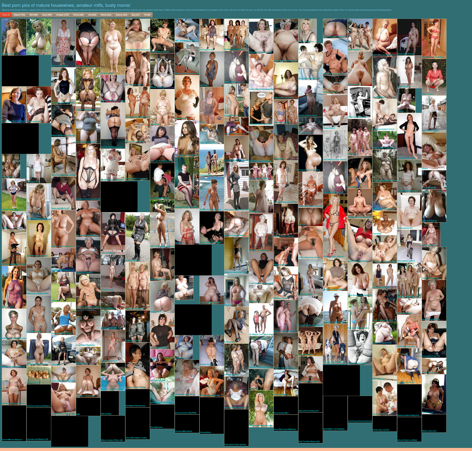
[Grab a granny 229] (310, 125)
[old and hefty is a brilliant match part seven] (409, 429)
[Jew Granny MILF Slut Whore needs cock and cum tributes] (14, 104)
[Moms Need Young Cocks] (310, 61)
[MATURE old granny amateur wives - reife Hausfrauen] (113, 88)
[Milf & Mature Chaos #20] (236, 67)
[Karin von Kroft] (113, 273)
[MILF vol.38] (187, 226)
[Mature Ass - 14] (162, 297)
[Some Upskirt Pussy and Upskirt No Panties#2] (63, 318)
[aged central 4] (14, 287)
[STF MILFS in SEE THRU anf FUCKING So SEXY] (187, 138)
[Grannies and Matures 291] (88, 89)
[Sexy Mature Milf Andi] (162, 331)
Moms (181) (106, 15)
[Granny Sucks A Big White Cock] (187, 405)
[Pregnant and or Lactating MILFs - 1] (310, 153)
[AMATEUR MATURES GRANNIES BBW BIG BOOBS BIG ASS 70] (162, 181)
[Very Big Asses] (162, 416)
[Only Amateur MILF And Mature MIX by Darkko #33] (187, 377)
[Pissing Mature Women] (162, 36)
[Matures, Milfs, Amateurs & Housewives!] (310, 369)
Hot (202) (92, 15)
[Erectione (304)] (310, 341)
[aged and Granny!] (434, 206)
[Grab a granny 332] (409, 211)
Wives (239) (78, 15)
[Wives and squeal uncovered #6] (63, 156)
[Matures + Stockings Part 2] (261, 352)
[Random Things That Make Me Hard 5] (113, 376)
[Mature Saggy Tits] (162, 264)
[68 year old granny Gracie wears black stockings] (335, 56)
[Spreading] (384, 223)
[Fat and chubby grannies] (286, 220)
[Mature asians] (434, 77)
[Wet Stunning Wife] (162, 365)
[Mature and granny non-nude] (187, 58)
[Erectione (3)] (360, 137)
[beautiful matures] (39, 314)
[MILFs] (211, 105)
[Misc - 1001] (261, 379)
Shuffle (147, 15)
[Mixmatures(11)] (360, 35)
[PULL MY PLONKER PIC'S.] (162, 144)
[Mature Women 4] (113, 300)
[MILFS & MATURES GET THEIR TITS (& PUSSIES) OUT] (113, 319)
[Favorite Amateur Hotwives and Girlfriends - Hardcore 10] (286, 351)
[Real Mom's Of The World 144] (384, 249)
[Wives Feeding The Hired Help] (384, 305)
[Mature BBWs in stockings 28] (63, 120)
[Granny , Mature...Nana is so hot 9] (236, 392)
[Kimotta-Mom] (211, 415)
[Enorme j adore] (113, 46)
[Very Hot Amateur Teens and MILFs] (137, 35)
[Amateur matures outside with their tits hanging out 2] (88, 172)
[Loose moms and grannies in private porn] (261, 268)
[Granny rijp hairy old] (434, 263)
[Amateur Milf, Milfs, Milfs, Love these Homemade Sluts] (14, 324)
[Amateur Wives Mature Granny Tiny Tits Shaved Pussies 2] (409, 136)
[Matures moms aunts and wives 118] (63, 229)
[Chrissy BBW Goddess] (211, 289)
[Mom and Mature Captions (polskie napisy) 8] (261, 108)
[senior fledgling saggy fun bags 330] (39, 238)
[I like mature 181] (137, 237)
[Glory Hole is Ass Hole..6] (286, 80)
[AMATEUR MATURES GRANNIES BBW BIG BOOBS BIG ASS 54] (360, 347)
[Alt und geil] (162, 107)
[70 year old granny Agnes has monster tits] (39, 201)
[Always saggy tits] (236, 360)
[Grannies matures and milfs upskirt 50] (335, 274)
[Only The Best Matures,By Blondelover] (310, 427)
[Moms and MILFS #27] (63, 193)
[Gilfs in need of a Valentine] (434, 38)
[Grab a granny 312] (211, 134)
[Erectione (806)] (14, 37)
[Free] (184, 287)
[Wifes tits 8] (39, 36)
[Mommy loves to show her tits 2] (236, 148)
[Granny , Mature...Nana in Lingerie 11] (335, 226)
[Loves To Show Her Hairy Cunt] (236, 126)
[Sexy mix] (63, 287)
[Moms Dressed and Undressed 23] (384, 276)
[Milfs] (88, 406)
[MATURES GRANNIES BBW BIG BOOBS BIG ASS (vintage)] (384, 37)
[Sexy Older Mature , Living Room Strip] (137, 423)
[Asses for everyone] (434, 366)
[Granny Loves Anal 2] (409, 366)
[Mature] (434, 151)
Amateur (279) (62, 15)
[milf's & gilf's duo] (310, 277)
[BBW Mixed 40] (88, 356)
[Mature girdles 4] (187, 97)
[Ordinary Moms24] (286, 382)
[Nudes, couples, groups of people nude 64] (286, 316)
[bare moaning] (384, 362)
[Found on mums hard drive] (236, 255)
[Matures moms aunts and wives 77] (88, 127)
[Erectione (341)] (211, 160)
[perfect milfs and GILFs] (137, 286)
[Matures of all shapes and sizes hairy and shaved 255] (211, 193)
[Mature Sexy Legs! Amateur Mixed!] (187, 182)
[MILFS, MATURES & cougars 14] (162, 223)
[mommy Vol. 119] (211, 350)
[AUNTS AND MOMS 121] (39, 349)
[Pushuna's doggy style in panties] (88, 43)
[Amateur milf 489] (286, 283)
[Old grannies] (286, 142)
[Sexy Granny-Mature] (434, 114)
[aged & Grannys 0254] (434, 300)
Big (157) (136, 15)
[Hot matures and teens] (409, 280)
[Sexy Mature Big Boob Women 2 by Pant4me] (88, 327)
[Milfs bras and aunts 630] (211, 381)
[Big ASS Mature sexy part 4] (113, 125)
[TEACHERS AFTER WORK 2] (63, 399)
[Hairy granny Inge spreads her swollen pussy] (236, 427)
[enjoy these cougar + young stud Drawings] (335, 145)
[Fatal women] (236, 325)
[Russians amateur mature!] (236, 224)
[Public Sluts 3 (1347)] (384, 423)
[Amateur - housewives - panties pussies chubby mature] (88, 381)
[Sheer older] (261, 196)
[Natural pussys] (360, 68)
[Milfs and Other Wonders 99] (261, 408)
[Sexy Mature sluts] (211, 35)
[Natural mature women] (236, 34)
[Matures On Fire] (431, 234)
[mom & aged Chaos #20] (335, 177)
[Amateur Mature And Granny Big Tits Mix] (88, 218)
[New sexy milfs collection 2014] (360, 313)
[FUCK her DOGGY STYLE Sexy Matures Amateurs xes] (384, 114)
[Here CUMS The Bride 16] (261, 171)
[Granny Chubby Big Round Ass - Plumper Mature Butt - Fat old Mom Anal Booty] (335, 28)
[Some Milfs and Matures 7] (14, 423)
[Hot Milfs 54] (360, 172)
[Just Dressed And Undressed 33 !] (360, 409)
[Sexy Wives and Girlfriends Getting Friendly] (286, 422)
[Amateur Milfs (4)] (113, 233)
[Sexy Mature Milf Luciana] (409, 176)
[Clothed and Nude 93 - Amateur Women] (286, 111)
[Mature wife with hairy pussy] (14, 354)
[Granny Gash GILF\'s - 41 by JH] (261, 36)
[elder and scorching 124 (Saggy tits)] (310, 397)
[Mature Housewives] (63, 43)
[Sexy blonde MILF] (286, 405)
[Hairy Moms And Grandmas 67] (286, 40)
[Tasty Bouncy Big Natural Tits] (360, 279)
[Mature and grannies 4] (310, 98)
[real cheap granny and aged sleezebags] (88, 291)
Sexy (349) (47, 15)
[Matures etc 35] (261, 294)
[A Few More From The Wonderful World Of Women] (434, 339)
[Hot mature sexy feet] (409, 331)
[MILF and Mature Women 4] (187, 30)
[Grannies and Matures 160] (39, 424)
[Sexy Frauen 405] (39, 104)
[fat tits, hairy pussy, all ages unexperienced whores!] (310, 242)
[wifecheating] (110, 403)
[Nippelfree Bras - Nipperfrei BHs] (113, 165)
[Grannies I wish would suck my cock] (335, 343)
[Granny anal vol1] (409, 306)
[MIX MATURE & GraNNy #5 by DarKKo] (137, 161)
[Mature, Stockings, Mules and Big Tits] (310, 189)
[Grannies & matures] (88, 255)
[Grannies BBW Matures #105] (384, 165)
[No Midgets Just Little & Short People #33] (261, 319)
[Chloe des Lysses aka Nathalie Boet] (360, 102)
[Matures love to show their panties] (39, 276)
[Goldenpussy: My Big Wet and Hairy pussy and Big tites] (261, 144)
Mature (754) (19, 15)
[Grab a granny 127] (335, 84)
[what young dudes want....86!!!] (236, 186)
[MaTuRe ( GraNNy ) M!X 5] (261, 232)
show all (5, 15)
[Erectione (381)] (236, 100)
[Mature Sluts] (184, 347)
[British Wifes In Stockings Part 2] (261, 72)
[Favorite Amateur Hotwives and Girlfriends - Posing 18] (63, 85)
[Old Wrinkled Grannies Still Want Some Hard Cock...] (162, 393)
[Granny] (406, 100)
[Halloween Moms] (137, 326)
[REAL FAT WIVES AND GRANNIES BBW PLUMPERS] (384, 333)
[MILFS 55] (236, 290)
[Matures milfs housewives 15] (384, 140)
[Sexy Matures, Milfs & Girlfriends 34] (409, 246)
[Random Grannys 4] (113, 346)
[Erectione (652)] (384, 398)
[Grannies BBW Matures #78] (63, 260)
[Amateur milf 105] (434, 179)
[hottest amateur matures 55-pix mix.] (286, 182)
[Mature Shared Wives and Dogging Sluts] (211, 227)
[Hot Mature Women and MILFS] (137, 398)
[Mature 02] (63, 350)
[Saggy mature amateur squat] (360, 203)
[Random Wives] (286, 252)
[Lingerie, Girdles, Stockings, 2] (310, 311)
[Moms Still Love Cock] (137, 131)
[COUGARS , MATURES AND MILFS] (63, 374)
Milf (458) (34, 15)
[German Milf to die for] (187, 423)
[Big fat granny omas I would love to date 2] (137, 102)
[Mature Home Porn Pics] (307, 31)
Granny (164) (121, 15)
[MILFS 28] (211, 69)
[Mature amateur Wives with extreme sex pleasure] (113, 428)
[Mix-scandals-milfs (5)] (137, 68)
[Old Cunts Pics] (11, 166)
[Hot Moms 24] (434, 394)
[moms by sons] (39, 168)
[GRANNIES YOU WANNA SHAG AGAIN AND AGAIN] (335, 413)
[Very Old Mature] (384, 77)
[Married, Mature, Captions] (14, 194)
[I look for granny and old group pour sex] (137, 365)
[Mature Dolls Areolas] (409, 37)
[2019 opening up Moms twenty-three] (360, 240)
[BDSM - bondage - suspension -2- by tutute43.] (162, 71)
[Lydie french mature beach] (335, 307)
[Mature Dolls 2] (335, 111)
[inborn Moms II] (409, 71)
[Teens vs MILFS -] (39, 375)
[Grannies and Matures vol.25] (14, 247)
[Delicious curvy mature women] (384, 196)
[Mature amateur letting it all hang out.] (409, 400)
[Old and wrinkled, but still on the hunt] (14, 386)
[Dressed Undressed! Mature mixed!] (39, 395)
